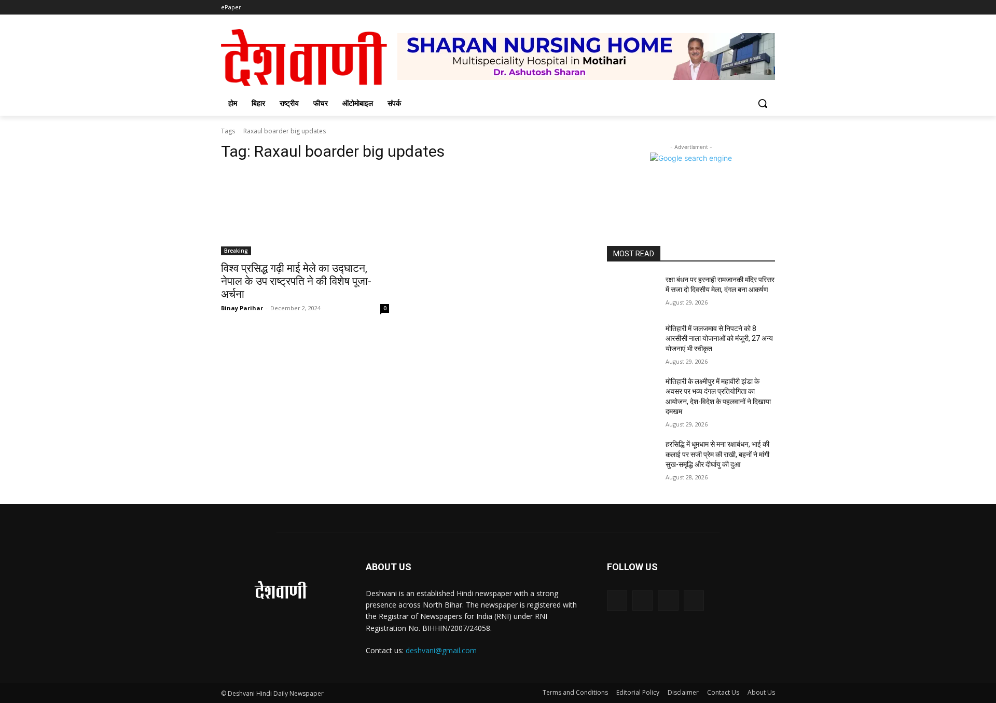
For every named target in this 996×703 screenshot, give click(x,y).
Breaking (236, 250)
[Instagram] (642, 600)
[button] (762, 103)
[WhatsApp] (694, 600)
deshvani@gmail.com (441, 650)
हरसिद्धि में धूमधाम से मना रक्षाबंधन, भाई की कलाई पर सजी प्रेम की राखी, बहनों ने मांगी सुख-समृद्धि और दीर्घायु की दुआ (717, 454)
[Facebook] (617, 600)
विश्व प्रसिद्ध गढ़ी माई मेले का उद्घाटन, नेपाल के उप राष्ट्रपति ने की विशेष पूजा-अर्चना (296, 281)
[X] (668, 600)
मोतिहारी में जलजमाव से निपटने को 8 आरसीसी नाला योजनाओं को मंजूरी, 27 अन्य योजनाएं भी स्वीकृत (719, 338)
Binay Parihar (242, 308)
